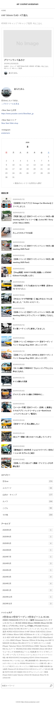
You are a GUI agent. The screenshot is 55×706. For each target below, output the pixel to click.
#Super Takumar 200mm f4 (26, 640)
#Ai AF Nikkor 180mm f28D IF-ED (28, 637)
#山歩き (46, 634)
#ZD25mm (29, 646)
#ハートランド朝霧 (26, 666)
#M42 (12, 640)
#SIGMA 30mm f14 (26, 663)
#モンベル (13, 660)
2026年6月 (27, 531)
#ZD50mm (28, 634)
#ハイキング (38, 634)
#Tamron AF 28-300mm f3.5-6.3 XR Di (21, 669)
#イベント (11, 623)
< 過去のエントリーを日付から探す (27, 183)
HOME (3, 10)
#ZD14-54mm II (19, 632)
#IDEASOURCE (14, 658)
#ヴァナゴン (24, 620)
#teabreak (35, 675)
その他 (27, 516)
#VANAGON (13, 620)
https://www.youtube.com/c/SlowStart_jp (17, 113)
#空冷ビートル (35, 617)
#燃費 (41, 666)
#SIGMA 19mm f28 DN (41, 649)
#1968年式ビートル (22, 652)
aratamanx (5, 133)
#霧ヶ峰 (5, 658)
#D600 (4, 23)
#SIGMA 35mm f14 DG (43, 623)
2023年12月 (27, 598)
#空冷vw (7, 617)
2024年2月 (27, 584)
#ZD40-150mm (34, 658)
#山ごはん (37, 23)
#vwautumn (44, 658)
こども (27, 509)
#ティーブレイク (13, 655)
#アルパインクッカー (36, 672)
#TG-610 (37, 626)
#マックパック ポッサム (34, 629)
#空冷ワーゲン (19, 617)
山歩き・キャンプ (27, 495)
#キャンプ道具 (25, 23)
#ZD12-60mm (27, 623)
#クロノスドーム (26, 655)
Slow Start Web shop (9, 123)
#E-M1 (46, 617)
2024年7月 (27, 558)
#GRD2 (10, 632)
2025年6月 (27, 537)
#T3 (12, 626)
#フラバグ (29, 643)
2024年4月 (27, 571)
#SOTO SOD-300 (11, 672)
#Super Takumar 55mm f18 (14, 646)
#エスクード (11, 649)
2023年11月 (27, 604)
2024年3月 (27, 578)
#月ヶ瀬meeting (41, 660)
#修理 (31, 620)
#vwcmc (36, 666)
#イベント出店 (45, 643)
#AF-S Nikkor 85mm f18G (13, 634)
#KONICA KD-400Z (24, 649)
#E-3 (22, 629)
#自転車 (33, 652)
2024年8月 (27, 551)
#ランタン (15, 666)
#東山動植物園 (30, 660)
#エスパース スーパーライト (43, 655)
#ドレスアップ (40, 669)
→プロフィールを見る (10, 104)
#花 (10, 666)
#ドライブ (41, 652)
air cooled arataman (27, 4)
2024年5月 (27, 564)
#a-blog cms (43, 640)
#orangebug (24, 658)
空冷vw (27, 482)
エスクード (27, 489)
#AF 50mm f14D (10, 15)
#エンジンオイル (13, 663)
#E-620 (47, 669)
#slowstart (39, 620)
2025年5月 (27, 544)
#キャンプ (13, 23)
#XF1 (36, 643)
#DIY (9, 637)
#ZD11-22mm (45, 632)
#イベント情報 (38, 663)
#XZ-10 (25, 672)
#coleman (6, 660)
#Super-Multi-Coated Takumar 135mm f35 (17, 675)
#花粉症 (20, 672)
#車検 (46, 672)
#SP (12, 637)
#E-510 (18, 623)
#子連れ (24, 15)
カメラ (27, 502)
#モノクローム (21, 626)
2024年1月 (27, 591)
